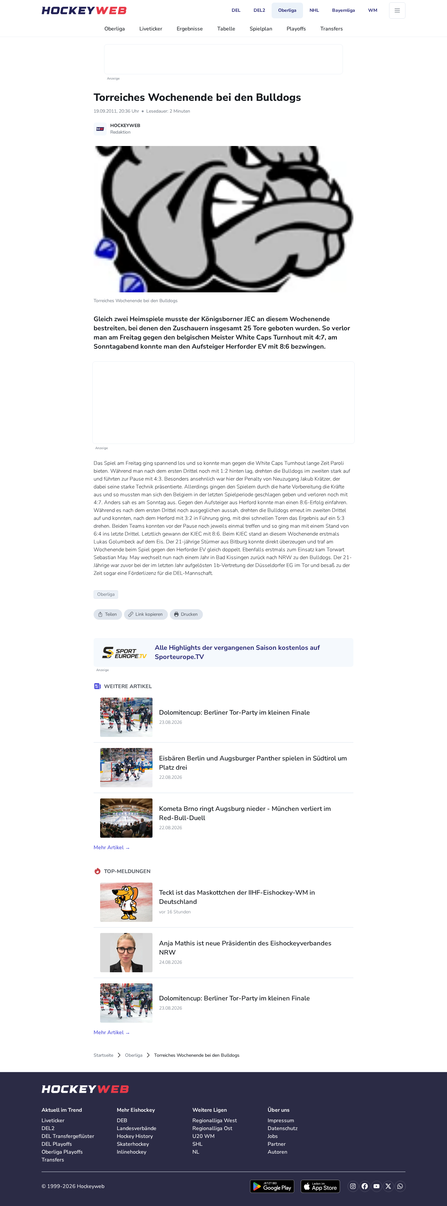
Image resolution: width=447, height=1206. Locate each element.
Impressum (281, 1120)
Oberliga (114, 28)
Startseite (103, 1055)
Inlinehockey (131, 1152)
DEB (122, 1120)
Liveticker (150, 28)
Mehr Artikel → (112, 847)
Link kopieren (149, 614)
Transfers (331, 28)
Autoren (277, 1152)
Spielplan (261, 28)
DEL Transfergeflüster (68, 1136)
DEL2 (48, 1128)
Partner (277, 1144)
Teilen (111, 614)
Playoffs (296, 28)
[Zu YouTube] (376, 1186)
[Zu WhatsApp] (400, 1186)
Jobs (273, 1136)
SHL (197, 1144)
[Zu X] (388, 1186)
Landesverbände (136, 1128)
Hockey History (135, 1136)
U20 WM (203, 1136)
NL (195, 1152)
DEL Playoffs (57, 1144)
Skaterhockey (133, 1144)
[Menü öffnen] (397, 10)
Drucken (189, 614)
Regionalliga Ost (212, 1128)
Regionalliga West (214, 1120)
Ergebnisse (190, 28)
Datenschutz (282, 1128)
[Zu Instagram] (353, 1186)
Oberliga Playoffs (62, 1152)
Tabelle (226, 28)
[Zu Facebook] (365, 1186)
